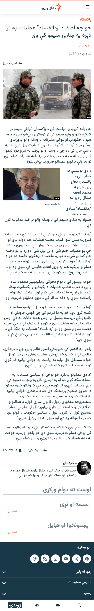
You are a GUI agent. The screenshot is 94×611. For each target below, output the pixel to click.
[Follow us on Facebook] (87, 558)
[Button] (12, 63)
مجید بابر (85, 45)
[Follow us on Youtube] (66, 558)
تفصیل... (11, 511)
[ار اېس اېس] (45, 558)
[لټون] (79, 605)
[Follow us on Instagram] (55, 558)
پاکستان (84, 20)
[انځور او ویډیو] (58, 605)
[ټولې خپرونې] (37, 605)
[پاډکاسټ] (34, 558)
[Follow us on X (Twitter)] (76, 558)
